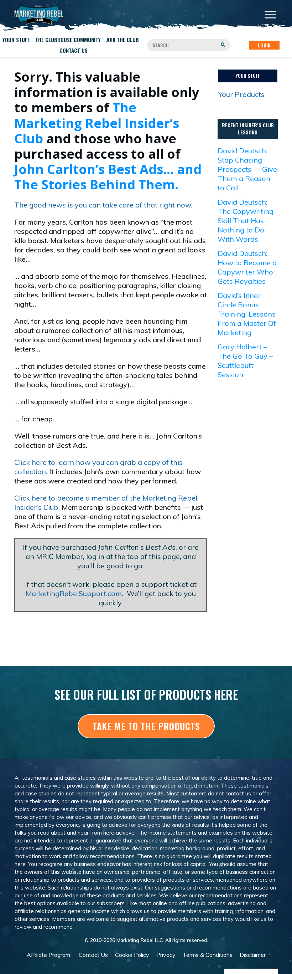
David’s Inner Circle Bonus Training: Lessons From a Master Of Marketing (247, 314)
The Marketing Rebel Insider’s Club (96, 123)
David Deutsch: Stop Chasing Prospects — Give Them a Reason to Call (247, 169)
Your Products (241, 94)
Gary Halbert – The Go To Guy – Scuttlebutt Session (245, 360)
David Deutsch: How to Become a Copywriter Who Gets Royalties (247, 267)
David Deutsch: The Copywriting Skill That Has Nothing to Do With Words (245, 221)
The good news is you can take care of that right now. (103, 204)
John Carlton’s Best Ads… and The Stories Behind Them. (108, 176)
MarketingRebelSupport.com (74, 593)
